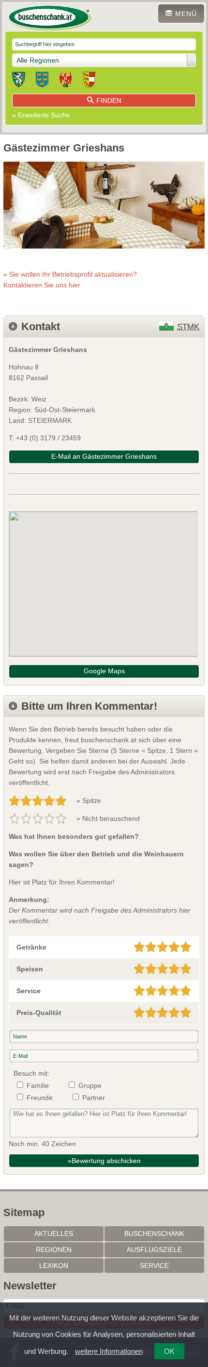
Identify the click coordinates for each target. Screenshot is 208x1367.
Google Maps (104, 671)
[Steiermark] (18, 81)
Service (154, 1265)
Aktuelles (53, 1233)
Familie (38, 1085)
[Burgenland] (65, 81)
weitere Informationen (109, 1351)
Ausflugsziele (154, 1249)
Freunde (40, 1097)
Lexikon (53, 1265)
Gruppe (90, 1085)
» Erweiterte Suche (41, 115)
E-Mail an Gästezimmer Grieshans (104, 456)
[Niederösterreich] (42, 81)
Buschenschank (154, 1233)
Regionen (54, 1249)
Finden (108, 100)
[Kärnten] (89, 81)
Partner (93, 1097)
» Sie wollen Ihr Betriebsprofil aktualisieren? (70, 279)
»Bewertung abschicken (104, 1161)
